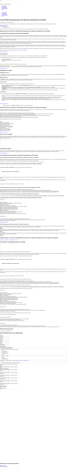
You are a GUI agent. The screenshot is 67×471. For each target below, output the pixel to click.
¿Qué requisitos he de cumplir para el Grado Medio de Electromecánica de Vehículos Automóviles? (15, 312)
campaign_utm (2, 378)
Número (1, 338)
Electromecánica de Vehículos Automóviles (20, 50)
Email (1, 342)
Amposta (1, 239)
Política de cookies (21, 468)
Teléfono (1, 340)
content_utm (2, 384)
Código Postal (2, 344)
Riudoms (14, 239)
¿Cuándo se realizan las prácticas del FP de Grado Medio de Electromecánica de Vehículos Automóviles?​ (16, 255)
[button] (33, 251)
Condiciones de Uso (7, 468)
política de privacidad (19, 360)
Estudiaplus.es (11, 65)
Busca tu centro (4, 6)
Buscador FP (4, 5)
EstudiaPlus (2, 468)
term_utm (1, 381)
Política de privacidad (14, 468)
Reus (11, 239)
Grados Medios (4, 7)
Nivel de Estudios (3, 346)
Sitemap (1, 469)
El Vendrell (4, 239)
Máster (3, 354)
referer (1, 367)
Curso (3, 350)
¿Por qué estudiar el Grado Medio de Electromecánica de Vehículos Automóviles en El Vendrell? (15, 251)
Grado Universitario (5, 353)
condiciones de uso (26, 360)
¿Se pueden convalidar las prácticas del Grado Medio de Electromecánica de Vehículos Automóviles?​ (15, 279)
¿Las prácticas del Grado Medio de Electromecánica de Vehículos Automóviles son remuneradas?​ (15, 285)
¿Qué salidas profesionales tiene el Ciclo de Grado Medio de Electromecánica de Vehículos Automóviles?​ (16, 288)
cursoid (1, 364)
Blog (2, 9)
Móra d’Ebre (9, 239)
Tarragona (17, 239)
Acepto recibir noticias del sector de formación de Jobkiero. (11, 362)
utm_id (1, 370)
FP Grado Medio (4, 351)
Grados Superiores (5, 8)
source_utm (2, 373)
